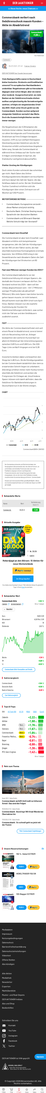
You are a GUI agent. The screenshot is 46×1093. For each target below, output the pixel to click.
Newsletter (7, 982)
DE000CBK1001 (16, 604)
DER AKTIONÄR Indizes (12, 999)
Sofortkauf (27, 571)
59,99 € (21, 907)
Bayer (4, 740)
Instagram (13, 1035)
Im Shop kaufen (23, 578)
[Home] (27, 1090)
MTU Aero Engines (9, 752)
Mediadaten (7, 929)
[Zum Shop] (11, 1090)
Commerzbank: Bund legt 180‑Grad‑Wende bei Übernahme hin (22, 812)
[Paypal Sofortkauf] (34, 866)
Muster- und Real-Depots (13, 995)
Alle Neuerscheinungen (38, 848)
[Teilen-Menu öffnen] (34, 1090)
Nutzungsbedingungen (12, 938)
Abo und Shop (8, 1003)
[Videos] (4, 1090)
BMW (4, 725)
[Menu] (42, 3)
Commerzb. (6, 60)
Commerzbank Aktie (9, 601)
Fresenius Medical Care (9, 736)
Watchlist (9, 609)
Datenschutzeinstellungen (14, 951)
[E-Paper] (19, 1090)
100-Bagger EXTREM (25, 894)
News (21, 725)
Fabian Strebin (30, 66)
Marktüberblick (8, 990)
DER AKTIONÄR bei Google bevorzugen (17, 73)
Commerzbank (33, 449)
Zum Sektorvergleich (11, 695)
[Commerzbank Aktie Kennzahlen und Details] (23, 641)
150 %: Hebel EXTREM (25, 854)
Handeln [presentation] (40, 1056)
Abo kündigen (8, 964)
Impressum (7, 934)
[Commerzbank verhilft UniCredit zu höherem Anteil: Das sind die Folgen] (23, 782)
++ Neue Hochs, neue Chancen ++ (23, 8)
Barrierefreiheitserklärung (14, 946)
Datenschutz (7, 942)
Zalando (5, 717)
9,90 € (21, 887)
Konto (23, 587)
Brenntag (5, 744)
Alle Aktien (7, 973)
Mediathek (6, 978)
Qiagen (4, 748)
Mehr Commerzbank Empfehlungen (30, 831)
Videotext (6, 955)
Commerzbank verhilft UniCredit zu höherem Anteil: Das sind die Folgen (22, 802)
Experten (6, 986)
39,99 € (21, 866)
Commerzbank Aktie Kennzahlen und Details (18, 669)
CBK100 (4, 604)
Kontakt (12, 1025)
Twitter (11, 1046)
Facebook (12, 1041)
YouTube (12, 1030)
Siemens (5, 728)
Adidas (4, 721)
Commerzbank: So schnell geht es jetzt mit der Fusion (21, 823)
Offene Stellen (8, 960)
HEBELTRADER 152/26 (26, 873)
